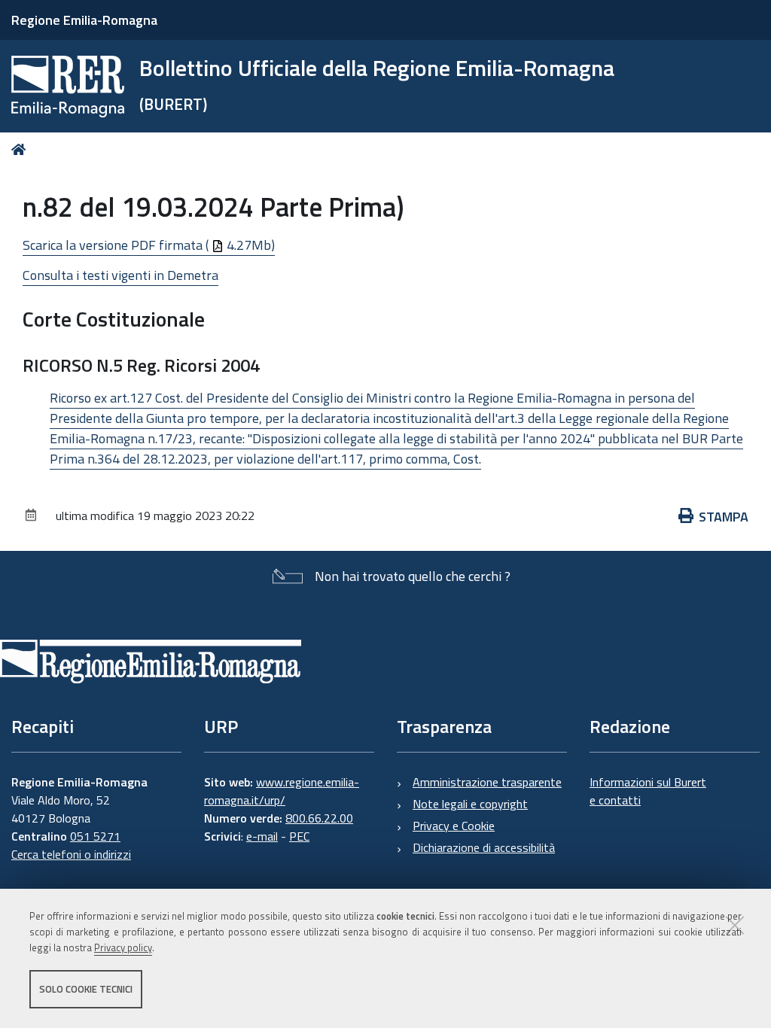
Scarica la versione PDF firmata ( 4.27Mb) (149, 245)
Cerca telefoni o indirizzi (71, 854)
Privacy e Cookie (454, 826)
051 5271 (95, 836)
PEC (299, 836)
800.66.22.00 (319, 818)
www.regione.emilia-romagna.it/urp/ (281, 791)
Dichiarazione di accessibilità (484, 847)
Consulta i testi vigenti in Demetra (120, 275)
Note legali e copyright (470, 804)
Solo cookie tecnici (86, 988)
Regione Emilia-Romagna (84, 20)
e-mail (262, 836)
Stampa (723, 516)
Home (21, 149)
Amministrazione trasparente (487, 782)
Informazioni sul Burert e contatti (648, 791)
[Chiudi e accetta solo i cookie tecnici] (735, 925)
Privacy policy (123, 947)
